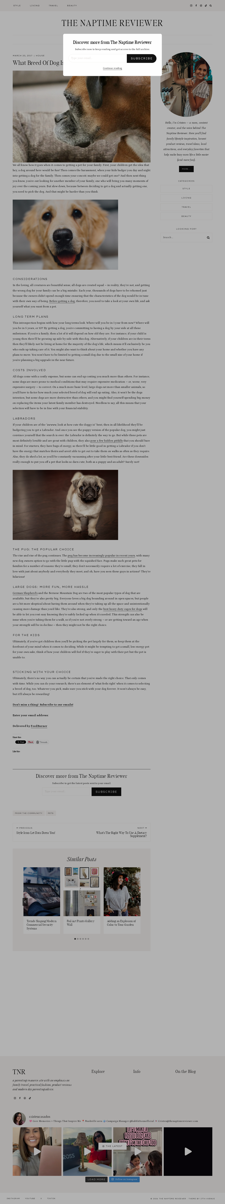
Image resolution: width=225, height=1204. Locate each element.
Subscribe (142, 58)
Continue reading (112, 68)
